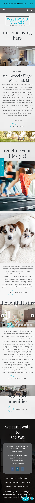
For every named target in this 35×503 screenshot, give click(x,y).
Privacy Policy (25, 482)
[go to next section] (17, 45)
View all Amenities (20, 409)
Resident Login (11, 478)
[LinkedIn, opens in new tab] (17, 469)
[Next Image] (32, 316)
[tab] (4, 325)
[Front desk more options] (32, 498)
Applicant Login (23, 478)
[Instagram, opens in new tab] (22, 469)
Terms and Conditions (11, 482)
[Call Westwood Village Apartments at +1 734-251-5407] (32, 10)
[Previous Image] (2, 316)
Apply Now (21, 126)
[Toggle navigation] (3, 10)
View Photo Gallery (20, 293)
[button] (17, 4)
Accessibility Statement (22, 486)
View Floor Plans (20, 378)
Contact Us (8, 486)
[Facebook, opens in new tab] (12, 469)
